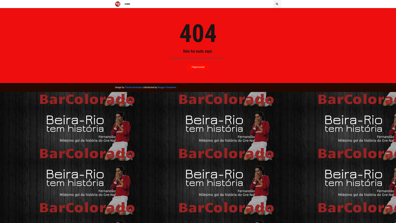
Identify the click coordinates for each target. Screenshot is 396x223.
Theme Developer (133, 87)
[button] (277, 4)
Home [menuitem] (127, 4)
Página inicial (198, 67)
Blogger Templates (166, 87)
